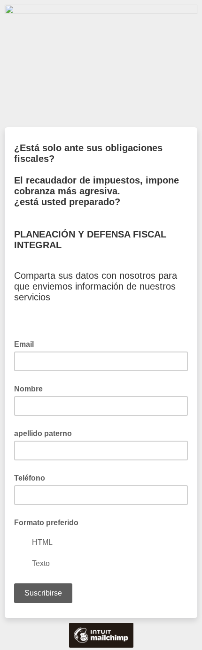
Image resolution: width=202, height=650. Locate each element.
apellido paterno (43, 433)
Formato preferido (46, 523)
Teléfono (29, 478)
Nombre (28, 389)
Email (26, 343)
